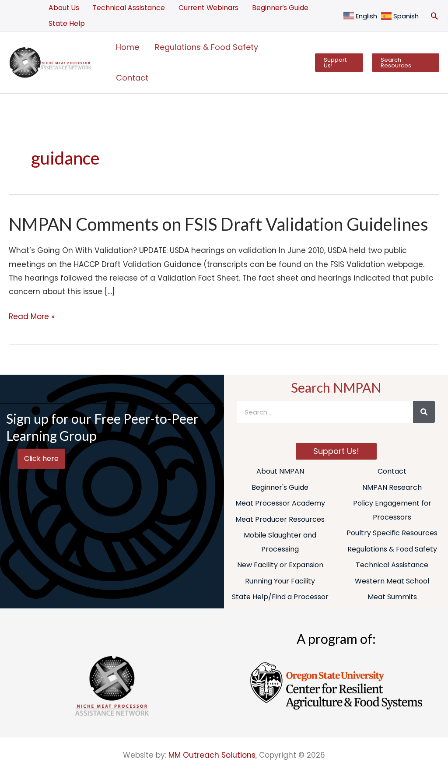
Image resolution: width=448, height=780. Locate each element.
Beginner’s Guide (280, 7)
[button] (434, 16)
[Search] (424, 412)
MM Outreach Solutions (212, 755)
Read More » (32, 316)
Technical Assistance (129, 7)
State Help (67, 23)
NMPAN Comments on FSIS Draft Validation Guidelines (218, 224)
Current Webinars (208, 7)
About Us (64, 7)
